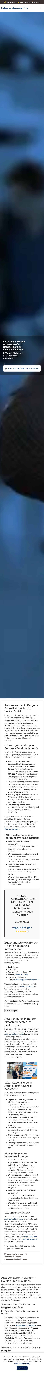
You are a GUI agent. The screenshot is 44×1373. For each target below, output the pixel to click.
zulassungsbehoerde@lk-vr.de (27, 980)
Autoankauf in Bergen (13, 1034)
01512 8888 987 (30, 1237)
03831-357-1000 (21, 974)
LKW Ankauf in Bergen (12, 1257)
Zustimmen (22, 1368)
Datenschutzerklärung (22, 1364)
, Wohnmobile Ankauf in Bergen (16, 1259)
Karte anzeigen (11, 1010)
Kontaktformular (11, 829)
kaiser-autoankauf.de (14, 8)
